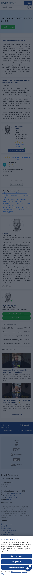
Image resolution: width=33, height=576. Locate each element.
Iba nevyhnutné (16, 556)
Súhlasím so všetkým (16, 567)
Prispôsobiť (16, 562)
